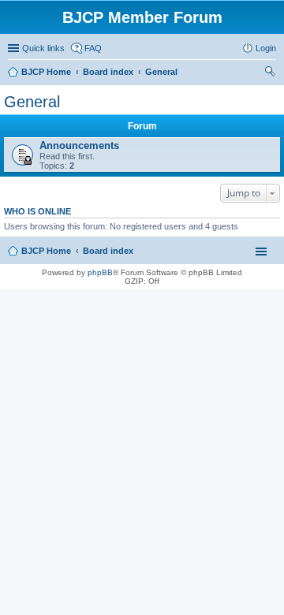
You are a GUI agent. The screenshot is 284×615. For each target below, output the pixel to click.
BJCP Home (46, 250)
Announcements (79, 145)
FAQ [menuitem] (93, 48)
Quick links (43, 48)
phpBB (100, 272)
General (32, 101)
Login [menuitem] (266, 48)
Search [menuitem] (269, 73)
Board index (108, 250)
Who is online (37, 211)
